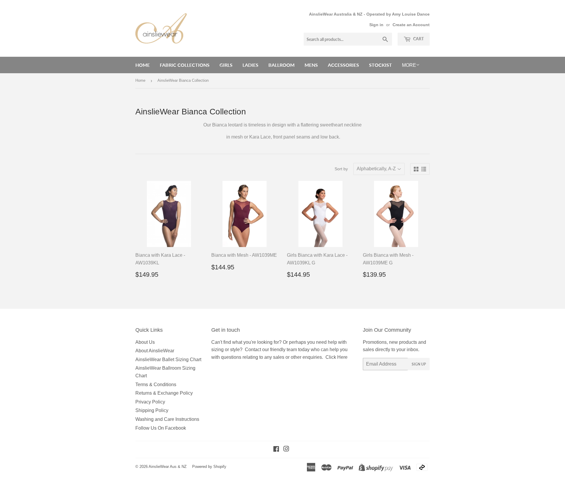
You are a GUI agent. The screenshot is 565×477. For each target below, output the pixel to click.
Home (142, 65)
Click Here (336, 357)
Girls (226, 65)
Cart (418, 38)
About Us (145, 342)
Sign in (376, 25)
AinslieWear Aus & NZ (168, 466)
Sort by (341, 168)
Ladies (250, 65)
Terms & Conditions (155, 384)
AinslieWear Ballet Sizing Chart (168, 359)
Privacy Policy (150, 401)
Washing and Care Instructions (167, 419)
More (409, 65)
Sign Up (419, 364)
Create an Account (411, 25)
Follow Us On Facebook (160, 428)
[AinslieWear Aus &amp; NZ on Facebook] (276, 449)
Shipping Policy (151, 410)
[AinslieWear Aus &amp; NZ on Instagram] (286, 449)
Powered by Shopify (209, 466)
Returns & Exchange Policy (164, 393)
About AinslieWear (154, 350)
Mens (311, 65)
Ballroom (281, 65)
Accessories (343, 65)
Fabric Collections (185, 65)
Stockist (380, 65)
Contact (253, 349)
